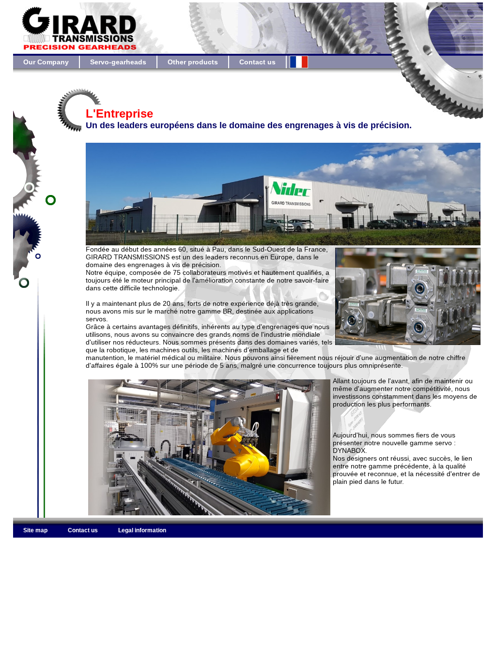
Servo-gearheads (118, 62)
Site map (35, 530)
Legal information (142, 530)
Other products (193, 62)
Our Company (46, 62)
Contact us (257, 62)
